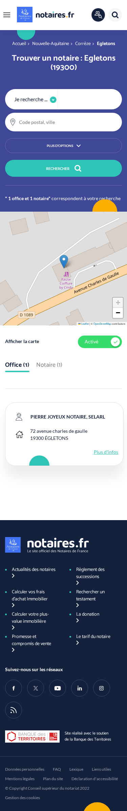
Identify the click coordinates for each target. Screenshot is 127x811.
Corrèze (83, 44)
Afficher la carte (22, 341)
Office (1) (17, 365)
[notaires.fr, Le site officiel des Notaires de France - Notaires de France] (47, 545)
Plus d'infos (106, 452)
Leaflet (85, 323)
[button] (7, 15)
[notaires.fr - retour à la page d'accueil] (45, 14)
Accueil (19, 44)
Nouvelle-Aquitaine (50, 44)
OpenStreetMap (102, 323)
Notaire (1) (49, 365)
